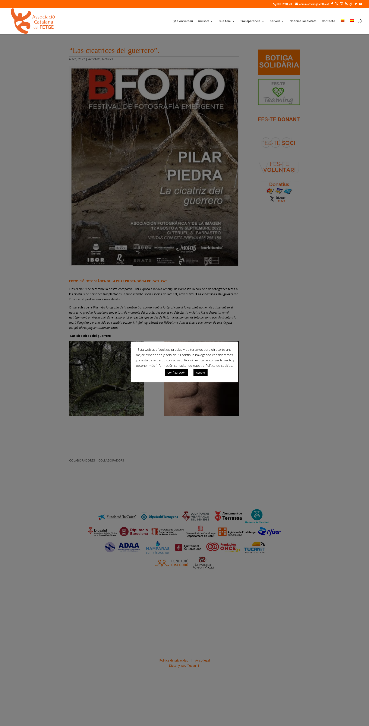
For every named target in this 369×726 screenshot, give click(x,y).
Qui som (203, 21)
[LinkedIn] (355, 4)
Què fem (225, 21)
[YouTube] (360, 4)
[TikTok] (350, 4)
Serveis (275, 21)
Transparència (250, 21)
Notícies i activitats (303, 21)
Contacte (328, 21)
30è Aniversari (183, 21)
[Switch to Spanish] (352, 26)
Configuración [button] (176, 372)
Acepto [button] (200, 372)
